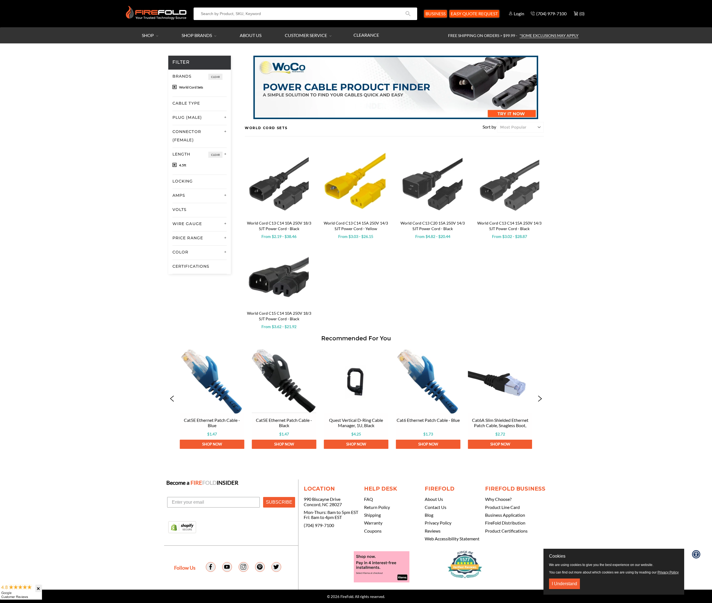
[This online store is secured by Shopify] (182, 527)
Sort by (489, 126)
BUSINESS (436, 13)
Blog (429, 515)
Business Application (505, 515)
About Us (250, 35)
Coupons (373, 530)
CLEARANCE (366, 35)
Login (519, 13)
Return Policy (377, 507)
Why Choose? (498, 499)
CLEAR (215, 76)
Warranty (373, 522)
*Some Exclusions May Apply (549, 35)
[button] (172, 399)
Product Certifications (506, 530)
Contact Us (435, 507)
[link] (212, 399)
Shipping (372, 515)
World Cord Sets (191, 87)
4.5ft (182, 165)
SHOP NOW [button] (212, 444)
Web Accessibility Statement (452, 538)
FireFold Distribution (505, 522)
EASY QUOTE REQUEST (474, 13)
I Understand (564, 583)
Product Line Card (502, 507)
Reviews (433, 530)
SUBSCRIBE (279, 502)
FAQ (368, 499)
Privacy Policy (438, 522)
